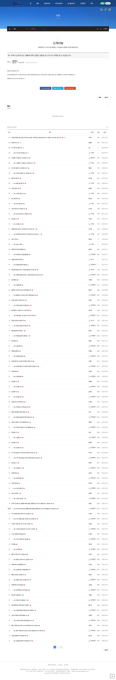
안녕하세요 (14, 280)
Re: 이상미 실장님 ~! (19, 498)
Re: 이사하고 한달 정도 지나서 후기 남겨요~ (25, 529)
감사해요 (13, 544)
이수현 (90, 209)
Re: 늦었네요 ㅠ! (18, 468)
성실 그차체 (14, 239)
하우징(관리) (59, 3)
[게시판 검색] (107, 127)
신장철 (90, 585)
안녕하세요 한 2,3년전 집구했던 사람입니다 (22, 361)
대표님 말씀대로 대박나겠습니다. (19, 412)
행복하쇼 (92, 158)
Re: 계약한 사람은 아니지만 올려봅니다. (24, 427)
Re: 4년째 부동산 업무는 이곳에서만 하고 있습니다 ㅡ (27, 234)
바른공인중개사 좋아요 (17, 259)
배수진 (90, 605)
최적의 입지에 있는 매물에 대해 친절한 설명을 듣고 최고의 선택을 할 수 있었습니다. (32, 503)
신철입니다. (14, 432)
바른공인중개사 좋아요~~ (17, 331)
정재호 (90, 422)
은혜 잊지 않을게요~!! (16, 595)
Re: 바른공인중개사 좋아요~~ (21, 336)
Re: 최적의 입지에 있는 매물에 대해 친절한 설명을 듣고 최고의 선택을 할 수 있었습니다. (35, 508)
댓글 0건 (14, 63)
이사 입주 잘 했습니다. (17, 148)
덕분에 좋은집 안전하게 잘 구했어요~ (20, 605)
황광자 (90, 239)
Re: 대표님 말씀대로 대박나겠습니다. (23, 417)
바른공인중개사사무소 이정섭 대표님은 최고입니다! (24, 270)
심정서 (90, 473)
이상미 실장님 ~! (15, 493)
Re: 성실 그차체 (18, 244)
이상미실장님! (15, 483)
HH (89, 148)
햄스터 (92, 320)
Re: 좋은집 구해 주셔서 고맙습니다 (22, 559)
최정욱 (92, 269)
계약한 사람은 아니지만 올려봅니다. (20, 422)
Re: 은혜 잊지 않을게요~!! (20, 600)
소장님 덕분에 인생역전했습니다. (19, 615)
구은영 (90, 524)
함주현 (90, 249)
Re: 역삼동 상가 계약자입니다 (21, 407)
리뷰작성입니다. (15, 188)
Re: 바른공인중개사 (19, 356)
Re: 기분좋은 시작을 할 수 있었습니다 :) (24, 163)
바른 (37, 3)
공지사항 (66, 665)
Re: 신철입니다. (18, 437)
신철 (90, 432)
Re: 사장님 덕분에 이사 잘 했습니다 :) (23, 173)
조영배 (90, 615)
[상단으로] (112, 676)
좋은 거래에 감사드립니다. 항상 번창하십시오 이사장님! (25, 625)
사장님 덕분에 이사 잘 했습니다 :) (19, 168)
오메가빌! (13, 341)
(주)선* (90, 137)
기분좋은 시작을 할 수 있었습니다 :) (20, 158)
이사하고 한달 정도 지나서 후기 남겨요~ (21, 524)
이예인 (90, 300)
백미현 (90, 483)
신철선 (90, 392)
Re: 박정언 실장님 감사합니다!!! (22, 305)
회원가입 (108, 3)
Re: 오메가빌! (17, 346)
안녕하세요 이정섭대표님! (17, 564)
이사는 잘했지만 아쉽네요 (17, 534)
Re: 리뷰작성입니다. (19, 193)
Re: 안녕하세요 (18, 285)
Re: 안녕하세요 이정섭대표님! (21, 569)
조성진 (90, 402)
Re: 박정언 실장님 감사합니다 (21, 325)
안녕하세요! (14, 473)
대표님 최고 (14, 143)
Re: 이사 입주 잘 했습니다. (20, 153)
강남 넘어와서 (15, 198)
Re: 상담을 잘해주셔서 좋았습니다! (23, 641)
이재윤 (90, 280)
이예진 (90, 361)
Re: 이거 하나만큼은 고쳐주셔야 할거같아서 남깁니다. (27, 458)
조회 (98, 132)
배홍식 (90, 168)
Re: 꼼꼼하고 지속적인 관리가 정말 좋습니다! (25, 295)
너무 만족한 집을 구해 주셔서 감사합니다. (21, 514)
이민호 (90, 453)
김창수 (90, 625)
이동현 (90, 514)
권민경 (90, 544)
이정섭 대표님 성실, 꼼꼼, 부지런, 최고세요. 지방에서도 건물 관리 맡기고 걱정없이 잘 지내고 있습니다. (36, 137)
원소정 (90, 636)
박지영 (90, 229)
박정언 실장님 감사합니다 (17, 320)
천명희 (90, 463)
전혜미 (90, 493)
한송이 (90, 290)
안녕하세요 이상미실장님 (17, 585)
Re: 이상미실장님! (18, 488)
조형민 (90, 503)
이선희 (90, 554)
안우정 (90, 178)
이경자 (90, 219)
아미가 (92, 259)
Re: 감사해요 (17, 549)
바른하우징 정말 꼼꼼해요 (17, 249)
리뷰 (91, 3)
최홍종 (90, 442)
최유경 (90, 310)
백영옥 (90, 188)
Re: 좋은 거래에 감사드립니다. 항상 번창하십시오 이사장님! (29, 630)
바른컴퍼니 (15, 61)
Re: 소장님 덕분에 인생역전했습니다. (23, 620)
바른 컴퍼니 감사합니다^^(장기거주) (20, 310)
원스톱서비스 (71, 3)
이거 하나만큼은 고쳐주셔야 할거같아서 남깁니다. (23, 453)
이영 (90, 412)
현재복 (90, 143)
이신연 (90, 564)
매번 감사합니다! (15, 178)
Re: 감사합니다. (18, 224)
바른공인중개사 (15, 351)
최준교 (90, 198)
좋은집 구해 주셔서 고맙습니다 (19, 554)
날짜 (105, 132)
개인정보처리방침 (52, 665)
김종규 (90, 341)
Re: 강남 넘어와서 (18, 203)
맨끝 (61, 647)
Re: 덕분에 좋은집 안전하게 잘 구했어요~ (24, 610)
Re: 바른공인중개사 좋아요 (21, 264)
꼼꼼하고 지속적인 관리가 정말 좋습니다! (21, 290)
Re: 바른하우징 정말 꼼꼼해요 (21, 254)
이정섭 (92, 153)
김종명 (90, 381)
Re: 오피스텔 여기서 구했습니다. (22, 214)
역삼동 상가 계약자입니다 (17, 402)
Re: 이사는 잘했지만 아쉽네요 (21, 539)
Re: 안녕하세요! (18, 478)
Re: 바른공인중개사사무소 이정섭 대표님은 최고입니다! (28, 275)
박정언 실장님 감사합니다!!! (18, 300)
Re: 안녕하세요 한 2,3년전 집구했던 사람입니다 (26, 366)
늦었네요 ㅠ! (14, 463)
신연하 (90, 534)
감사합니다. (14, 219)
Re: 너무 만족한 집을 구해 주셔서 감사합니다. (25, 519)
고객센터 (82, 3)
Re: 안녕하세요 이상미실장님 (21, 590)
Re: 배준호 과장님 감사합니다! (21, 580)
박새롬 (90, 351)
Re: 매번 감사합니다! (19, 183)
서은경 (90, 371)
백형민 (90, 575)
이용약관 (60, 665)
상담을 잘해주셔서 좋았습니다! (19, 636)
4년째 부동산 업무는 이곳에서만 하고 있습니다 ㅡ (23, 229)
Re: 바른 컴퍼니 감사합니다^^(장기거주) (24, 315)
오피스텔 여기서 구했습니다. (18, 209)
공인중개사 (47, 3)
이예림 (90, 595)
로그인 (102, 3)
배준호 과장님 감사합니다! (18, 575)
